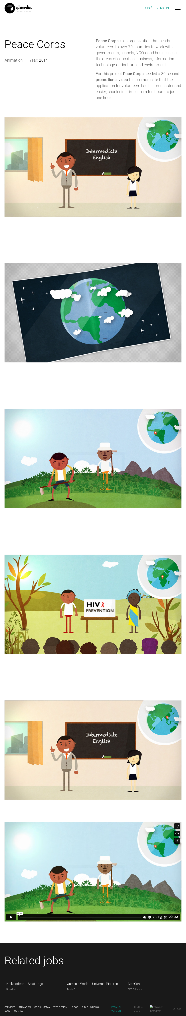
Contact (19, 1010)
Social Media (42, 1007)
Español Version (156, 8)
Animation (25, 1007)
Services (10, 1007)
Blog (8, 1010)
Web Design (60, 1007)
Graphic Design (91, 1007)
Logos (74, 1007)
